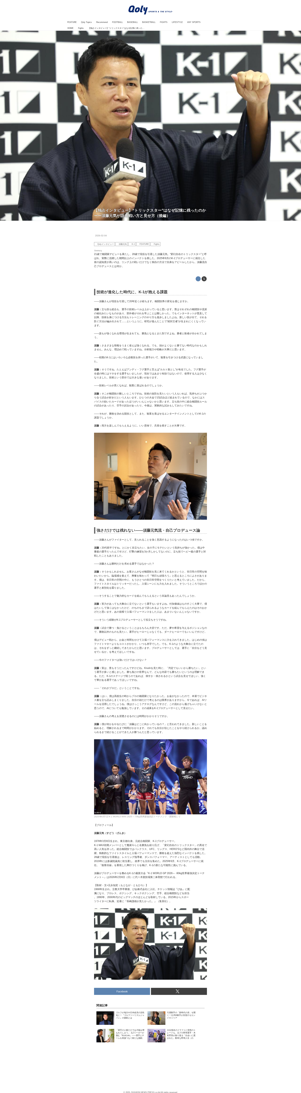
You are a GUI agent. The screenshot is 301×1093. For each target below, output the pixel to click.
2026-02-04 (101, 235)
